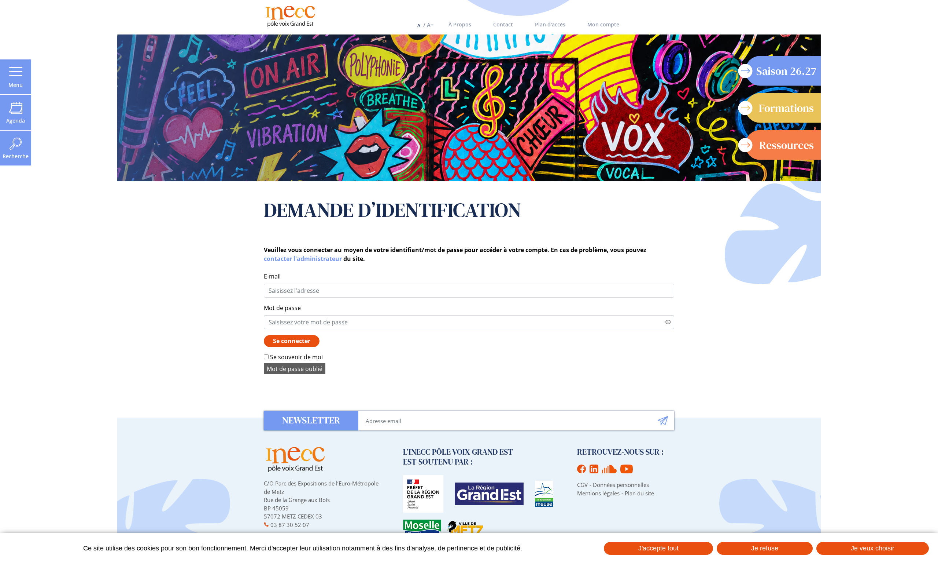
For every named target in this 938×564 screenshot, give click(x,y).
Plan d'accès (550, 24)
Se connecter (291, 341)
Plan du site (639, 493)
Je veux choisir (872, 548)
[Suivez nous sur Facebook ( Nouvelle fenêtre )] (581, 469)
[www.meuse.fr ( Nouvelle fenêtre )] (544, 494)
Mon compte (603, 24)
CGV (582, 484)
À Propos (459, 24)
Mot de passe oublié (294, 369)
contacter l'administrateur (303, 259)
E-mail (272, 276)
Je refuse (764, 548)
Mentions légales (598, 493)
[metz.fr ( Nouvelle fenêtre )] (465, 528)
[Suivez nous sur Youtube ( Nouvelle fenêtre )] (626, 469)
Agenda (15, 120)
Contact (503, 24)
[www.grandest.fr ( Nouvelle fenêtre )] (489, 494)
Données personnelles (621, 484)
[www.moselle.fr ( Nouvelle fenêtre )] (422, 528)
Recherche (16, 156)
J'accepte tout (658, 548)
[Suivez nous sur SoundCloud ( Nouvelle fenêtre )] (609, 469)
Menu (15, 84)
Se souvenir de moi (296, 357)
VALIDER (662, 420)
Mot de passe (282, 308)
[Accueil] (290, 16)
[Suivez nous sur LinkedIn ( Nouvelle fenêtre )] (594, 469)
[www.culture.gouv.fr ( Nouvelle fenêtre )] (423, 494)
